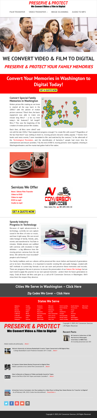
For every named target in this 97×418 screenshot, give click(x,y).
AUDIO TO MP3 (79, 12)
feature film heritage (74, 269)
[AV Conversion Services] (48, 4)
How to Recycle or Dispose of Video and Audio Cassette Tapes (32, 374)
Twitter (6, 403)
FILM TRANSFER (17, 12)
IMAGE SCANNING (59, 12)
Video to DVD (16, 194)
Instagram (27, 403)
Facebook (11, 403)
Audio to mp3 (16, 203)
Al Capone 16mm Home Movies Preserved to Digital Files (31, 364)
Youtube (22, 403)
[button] (47, 111)
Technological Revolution (23, 140)
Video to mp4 (16, 197)
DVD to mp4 (16, 200)
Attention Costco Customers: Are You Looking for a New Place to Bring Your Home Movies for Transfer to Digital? (50, 390)
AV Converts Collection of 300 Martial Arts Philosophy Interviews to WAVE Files (81, 337)
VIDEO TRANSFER (37, 12)
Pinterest (17, 403)
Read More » (51, 392)
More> (27, 344)
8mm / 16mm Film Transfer (22, 192)
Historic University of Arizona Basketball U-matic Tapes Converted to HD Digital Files (40, 348)
